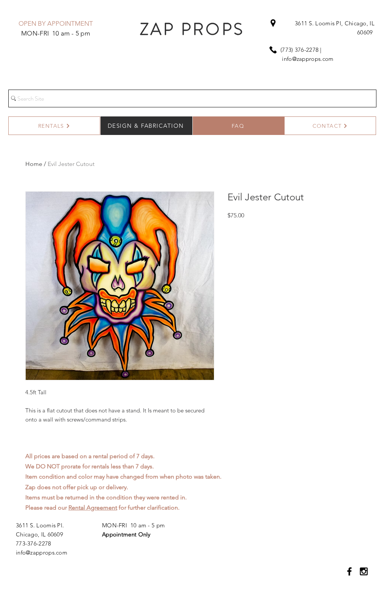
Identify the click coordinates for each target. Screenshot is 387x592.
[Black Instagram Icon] (363, 571)
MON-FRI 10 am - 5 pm (133, 525)
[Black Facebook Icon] (349, 571)
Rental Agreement (92, 507)
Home (33, 163)
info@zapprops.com (307, 58)
